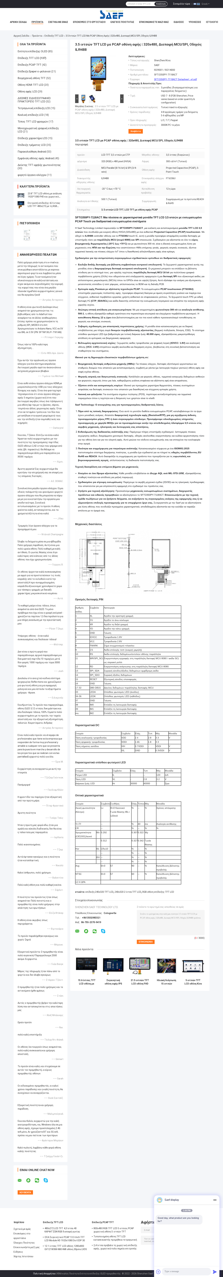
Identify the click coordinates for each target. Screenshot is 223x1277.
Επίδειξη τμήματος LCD (32, 144)
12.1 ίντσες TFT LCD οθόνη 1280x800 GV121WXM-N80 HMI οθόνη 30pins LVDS (66, 1248)
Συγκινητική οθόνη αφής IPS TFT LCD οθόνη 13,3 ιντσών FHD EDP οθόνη (113, 982)
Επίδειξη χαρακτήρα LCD (32, 138)
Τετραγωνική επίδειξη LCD (34, 108)
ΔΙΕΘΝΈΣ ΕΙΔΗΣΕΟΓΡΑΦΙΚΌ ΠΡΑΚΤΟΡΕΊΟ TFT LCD (34, 100)
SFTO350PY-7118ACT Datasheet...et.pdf (175, 79)
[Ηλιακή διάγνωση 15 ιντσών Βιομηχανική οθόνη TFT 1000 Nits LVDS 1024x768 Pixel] (166, 965)
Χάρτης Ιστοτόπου (23, 1256)
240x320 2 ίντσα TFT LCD (128, 892)
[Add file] (158, 1271)
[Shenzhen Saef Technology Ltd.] (111, 14)
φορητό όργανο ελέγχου (32, 175)
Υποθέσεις (195, 22)
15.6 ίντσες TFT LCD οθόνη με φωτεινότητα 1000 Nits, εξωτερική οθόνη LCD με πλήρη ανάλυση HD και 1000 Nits (86, 982)
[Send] (214, 1271)
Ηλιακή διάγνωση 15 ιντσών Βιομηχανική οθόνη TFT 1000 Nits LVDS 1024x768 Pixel (166, 982)
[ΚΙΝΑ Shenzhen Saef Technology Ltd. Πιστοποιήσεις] (27, 235)
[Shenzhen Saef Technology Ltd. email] (22, 1180)
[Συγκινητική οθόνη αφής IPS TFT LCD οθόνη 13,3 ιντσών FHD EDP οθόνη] (113, 965)
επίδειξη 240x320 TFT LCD (99, 892)
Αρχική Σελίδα (21, 35)
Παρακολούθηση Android (32, 151)
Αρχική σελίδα (18, 22)
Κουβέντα (136, 131)
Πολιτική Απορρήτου (44, 1273)
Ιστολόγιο (212, 22)
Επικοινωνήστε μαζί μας (154, 22)
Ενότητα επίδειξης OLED (32, 51)
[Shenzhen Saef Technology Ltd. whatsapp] (30, 1180)
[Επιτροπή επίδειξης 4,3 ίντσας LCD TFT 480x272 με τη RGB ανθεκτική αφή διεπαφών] (20, 205)
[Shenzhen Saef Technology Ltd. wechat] (39, 1180)
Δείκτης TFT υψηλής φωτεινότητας (39, 165)
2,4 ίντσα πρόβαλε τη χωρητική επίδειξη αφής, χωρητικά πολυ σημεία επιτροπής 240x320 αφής (115, 1247)
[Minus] (215, 1200)
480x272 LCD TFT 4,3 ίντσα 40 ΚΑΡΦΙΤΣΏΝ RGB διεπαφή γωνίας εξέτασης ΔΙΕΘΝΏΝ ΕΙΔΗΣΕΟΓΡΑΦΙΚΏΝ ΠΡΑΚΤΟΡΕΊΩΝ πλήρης (65, 1230)
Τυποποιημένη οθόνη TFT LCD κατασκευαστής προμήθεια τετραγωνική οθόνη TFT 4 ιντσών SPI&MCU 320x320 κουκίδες (115, 1238)
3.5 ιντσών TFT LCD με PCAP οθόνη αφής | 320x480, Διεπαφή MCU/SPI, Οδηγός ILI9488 (96, 109)
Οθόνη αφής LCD (27, 91)
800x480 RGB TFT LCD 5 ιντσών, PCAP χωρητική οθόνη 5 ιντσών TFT (114, 1230)
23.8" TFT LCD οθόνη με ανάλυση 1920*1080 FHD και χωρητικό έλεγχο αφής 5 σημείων (45, 196)
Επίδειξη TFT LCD (54, 35)
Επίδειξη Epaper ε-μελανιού (34, 71)
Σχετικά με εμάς (58, 22)
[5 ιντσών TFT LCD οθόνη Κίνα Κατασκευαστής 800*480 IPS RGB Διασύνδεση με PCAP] (193, 965)
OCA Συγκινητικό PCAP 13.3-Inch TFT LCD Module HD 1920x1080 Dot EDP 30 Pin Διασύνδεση (65, 1239)
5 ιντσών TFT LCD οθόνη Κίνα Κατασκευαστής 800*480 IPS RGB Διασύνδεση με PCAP (193, 982)
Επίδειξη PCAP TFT (29, 64)
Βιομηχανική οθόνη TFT (32, 78)
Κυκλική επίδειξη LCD (31, 114)
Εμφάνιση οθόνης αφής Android (36, 158)
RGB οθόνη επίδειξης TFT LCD (158, 892)
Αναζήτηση (161, 4)
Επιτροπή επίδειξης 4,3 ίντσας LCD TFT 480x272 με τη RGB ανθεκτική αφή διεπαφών (44, 206)
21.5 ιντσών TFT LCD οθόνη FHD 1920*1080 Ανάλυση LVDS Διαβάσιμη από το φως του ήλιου (140, 982)
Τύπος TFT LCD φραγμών (33, 121)
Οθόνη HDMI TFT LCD (30, 84)
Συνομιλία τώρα (181, 3)
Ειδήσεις (179, 22)
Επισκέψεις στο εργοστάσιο (89, 22)
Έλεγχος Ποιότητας (122, 22)
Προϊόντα (37, 22)
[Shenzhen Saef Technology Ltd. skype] (48, 1180)
